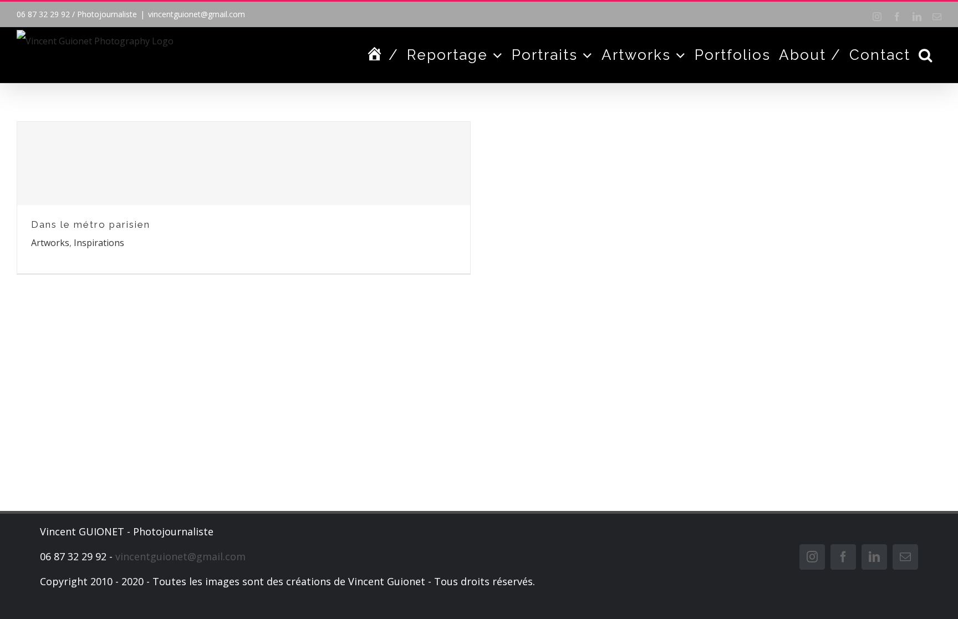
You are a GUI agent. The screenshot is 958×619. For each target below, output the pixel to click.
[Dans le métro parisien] (243, 163)
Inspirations (99, 243)
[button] (926, 55)
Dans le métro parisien (90, 224)
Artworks (50, 243)
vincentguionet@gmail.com (196, 14)
